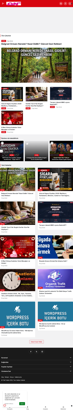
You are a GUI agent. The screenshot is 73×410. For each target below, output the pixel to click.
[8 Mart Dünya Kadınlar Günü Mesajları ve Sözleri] (12, 122)
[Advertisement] (36, 19)
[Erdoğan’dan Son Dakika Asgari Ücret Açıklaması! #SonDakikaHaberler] (36, 151)
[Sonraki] (71, 151)
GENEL (4, 41)
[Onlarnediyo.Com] (13, 3)
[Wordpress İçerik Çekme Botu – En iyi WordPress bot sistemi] (55, 316)
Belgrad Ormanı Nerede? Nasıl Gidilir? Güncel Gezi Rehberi (31, 44)
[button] (61, 3)
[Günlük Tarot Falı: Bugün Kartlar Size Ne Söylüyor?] (36, 99)
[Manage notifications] (4, 405)
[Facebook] (31, 351)
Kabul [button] (22, 403)
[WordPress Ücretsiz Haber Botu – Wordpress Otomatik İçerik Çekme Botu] (17, 319)
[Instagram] (42, 351)
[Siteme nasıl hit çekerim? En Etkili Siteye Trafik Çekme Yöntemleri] (55, 283)
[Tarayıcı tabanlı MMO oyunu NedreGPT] (61, 98)
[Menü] (3, 3)
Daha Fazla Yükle (36, 342)
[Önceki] (1, 151)
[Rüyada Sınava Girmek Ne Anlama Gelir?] (55, 250)
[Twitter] (36, 351)
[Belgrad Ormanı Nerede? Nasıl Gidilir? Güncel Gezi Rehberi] (17, 184)
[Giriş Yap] (65, 3)
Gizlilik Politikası (9, 403)
